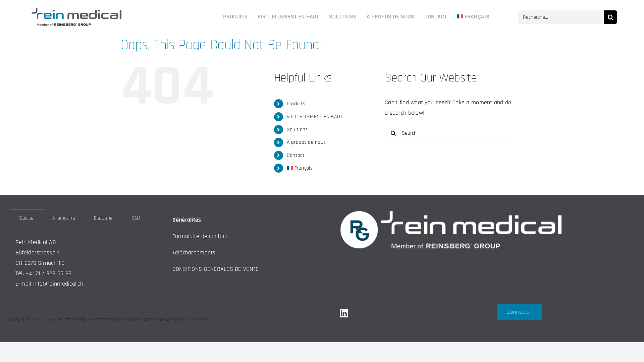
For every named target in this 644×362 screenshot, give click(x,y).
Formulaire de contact (200, 236)
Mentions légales (74, 319)
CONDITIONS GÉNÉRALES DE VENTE (215, 269)
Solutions (297, 129)
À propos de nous (306, 142)
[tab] (26, 218)
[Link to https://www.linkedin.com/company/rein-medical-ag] (343, 313)
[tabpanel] (79, 263)
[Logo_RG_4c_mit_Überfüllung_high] (76, 6)
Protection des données (118, 319)
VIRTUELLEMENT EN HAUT (315, 116)
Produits (296, 103)
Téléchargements (194, 252)
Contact (296, 155)
